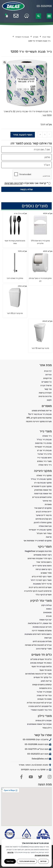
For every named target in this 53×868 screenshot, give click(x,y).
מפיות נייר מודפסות (43, 443)
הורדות (48, 374)
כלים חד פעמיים (41, 654)
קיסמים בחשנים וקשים (42, 684)
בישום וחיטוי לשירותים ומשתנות (38, 634)
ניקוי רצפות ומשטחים (43, 555)
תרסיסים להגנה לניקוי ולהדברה (38, 591)
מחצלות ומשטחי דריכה (42, 630)
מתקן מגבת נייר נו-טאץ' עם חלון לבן (40, 279)
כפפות (49, 609)
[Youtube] (31, 777)
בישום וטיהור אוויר (44, 562)
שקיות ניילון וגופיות (44, 720)
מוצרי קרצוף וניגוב (44, 648)
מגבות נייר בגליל (44, 439)
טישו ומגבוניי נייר (44, 457)
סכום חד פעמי (45, 670)
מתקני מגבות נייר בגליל (41, 479)
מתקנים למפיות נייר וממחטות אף (38, 540)
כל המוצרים (47, 382)
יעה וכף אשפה (45, 619)
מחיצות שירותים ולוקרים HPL (39, 418)
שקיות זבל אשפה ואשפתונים (39, 724)
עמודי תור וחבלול (44, 533)
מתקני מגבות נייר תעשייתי (40, 529)
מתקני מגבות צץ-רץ (43, 482)
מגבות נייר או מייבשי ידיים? (40, 414)
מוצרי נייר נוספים (44, 461)
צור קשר (48, 389)
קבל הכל (10, 861)
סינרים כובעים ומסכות (42, 627)
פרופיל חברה (46, 385)
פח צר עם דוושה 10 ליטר (40, 348)
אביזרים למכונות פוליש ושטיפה (38, 645)
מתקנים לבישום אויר (43, 508)
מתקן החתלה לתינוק (43, 522)
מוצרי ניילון (45, 716)
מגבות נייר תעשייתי (22, 37)
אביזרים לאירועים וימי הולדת (39, 702)
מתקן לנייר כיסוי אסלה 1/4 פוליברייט (40, 242)
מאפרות (48, 504)
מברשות (48, 638)
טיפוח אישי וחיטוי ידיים (42, 565)
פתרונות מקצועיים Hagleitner (38, 551)
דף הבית (48, 371)
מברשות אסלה (45, 526)
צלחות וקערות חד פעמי (42, 666)
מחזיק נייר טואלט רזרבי (15, 278)
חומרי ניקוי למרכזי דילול (41, 580)
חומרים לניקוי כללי (44, 594)
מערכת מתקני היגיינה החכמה (39, 421)
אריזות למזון (46, 681)
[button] (49, 16)
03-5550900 (44, 6)
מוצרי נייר (45, 431)
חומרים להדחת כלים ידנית (40, 587)
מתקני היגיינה (43, 471)
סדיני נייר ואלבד (44, 454)
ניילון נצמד (47, 727)
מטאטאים (47, 612)
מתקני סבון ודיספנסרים (42, 486)
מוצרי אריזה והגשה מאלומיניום (38, 673)
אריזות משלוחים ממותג (42, 410)
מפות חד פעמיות (44, 699)
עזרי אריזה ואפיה (44, 695)
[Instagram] (49, 777)
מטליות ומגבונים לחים (42, 641)
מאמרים (47, 406)
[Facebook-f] (21, 777)
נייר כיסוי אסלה (45, 465)
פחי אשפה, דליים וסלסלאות (40, 623)
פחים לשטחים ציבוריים (42, 497)
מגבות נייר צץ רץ (44, 450)
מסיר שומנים (46, 573)
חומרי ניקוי (45, 546)
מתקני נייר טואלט (44, 475)
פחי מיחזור (47, 501)
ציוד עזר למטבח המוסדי (41, 710)
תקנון (49, 400)
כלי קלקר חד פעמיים (43, 677)
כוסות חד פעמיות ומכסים (41, 663)
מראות (49, 537)
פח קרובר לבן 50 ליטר (15, 313)
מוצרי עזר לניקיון (41, 600)
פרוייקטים (47, 378)
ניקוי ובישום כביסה (44, 569)
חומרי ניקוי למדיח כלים (42, 576)
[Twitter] (40, 777)
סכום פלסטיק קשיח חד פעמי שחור (15, 242)
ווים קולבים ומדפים (44, 519)
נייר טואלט (47, 436)
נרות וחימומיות (45, 688)
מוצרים (35, 37)
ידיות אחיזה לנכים (44, 511)
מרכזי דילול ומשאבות (42, 584)
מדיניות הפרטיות (13, 183)
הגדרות (43, 861)
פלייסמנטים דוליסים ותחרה (40, 706)
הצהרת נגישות (45, 392)
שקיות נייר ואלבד (44, 692)
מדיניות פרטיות (45, 396)
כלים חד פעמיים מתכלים (41, 659)
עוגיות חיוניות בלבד (27, 861)
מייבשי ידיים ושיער (44, 515)
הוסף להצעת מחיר (22, 134)
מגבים (49, 616)
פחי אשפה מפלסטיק (43, 490)
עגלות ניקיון (46, 605)
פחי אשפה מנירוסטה (43, 493)
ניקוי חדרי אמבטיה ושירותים (40, 558)
